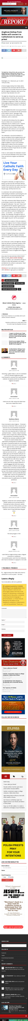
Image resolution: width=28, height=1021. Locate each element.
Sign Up (20, 3)
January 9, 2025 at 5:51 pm (14, 551)
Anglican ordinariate (11, 280)
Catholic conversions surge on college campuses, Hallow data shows (13, 674)
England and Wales (8, 286)
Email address (5, 865)
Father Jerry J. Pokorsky (9, 689)
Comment (4, 608)
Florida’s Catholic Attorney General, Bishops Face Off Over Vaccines (13, 969)
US (19, 289)
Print (24, 46)
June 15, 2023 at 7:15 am (14, 398)
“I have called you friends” (10, 668)
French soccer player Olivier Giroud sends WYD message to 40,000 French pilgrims (17, 342)
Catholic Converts (8, 283)
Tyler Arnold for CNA (16, 43)
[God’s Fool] (3, 982)
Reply (14, 383)
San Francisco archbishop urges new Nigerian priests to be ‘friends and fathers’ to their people (14, 801)
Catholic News (20, 283)
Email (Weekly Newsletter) (8, 958)
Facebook (4, 953)
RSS (2, 960)
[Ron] (3, 988)
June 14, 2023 (6, 46)
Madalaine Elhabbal (8, 676)
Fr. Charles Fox (7, 684)
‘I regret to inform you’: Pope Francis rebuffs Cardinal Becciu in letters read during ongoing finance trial (17, 335)
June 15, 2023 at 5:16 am (14, 421)
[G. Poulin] (3, 976)
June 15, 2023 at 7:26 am (14, 497)
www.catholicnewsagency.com (14, 309)
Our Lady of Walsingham (9, 289)
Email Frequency (6, 875)
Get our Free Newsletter (14, 1)
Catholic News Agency (16, 46)
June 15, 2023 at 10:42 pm (14, 530)
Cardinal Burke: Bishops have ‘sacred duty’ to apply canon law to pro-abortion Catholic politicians (17, 351)
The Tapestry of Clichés (9, 688)
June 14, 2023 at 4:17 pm (14, 370)
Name (3, 620)
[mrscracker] (3, 968)
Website (4, 629)
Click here (4, 268)
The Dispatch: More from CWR (14, 663)
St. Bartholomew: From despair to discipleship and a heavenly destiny (13, 681)
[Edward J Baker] (3, 995)
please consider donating (16, 258)
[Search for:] (14, 945)
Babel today (7, 781)
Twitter (3, 955)
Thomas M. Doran (7, 669)
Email (3, 624)
